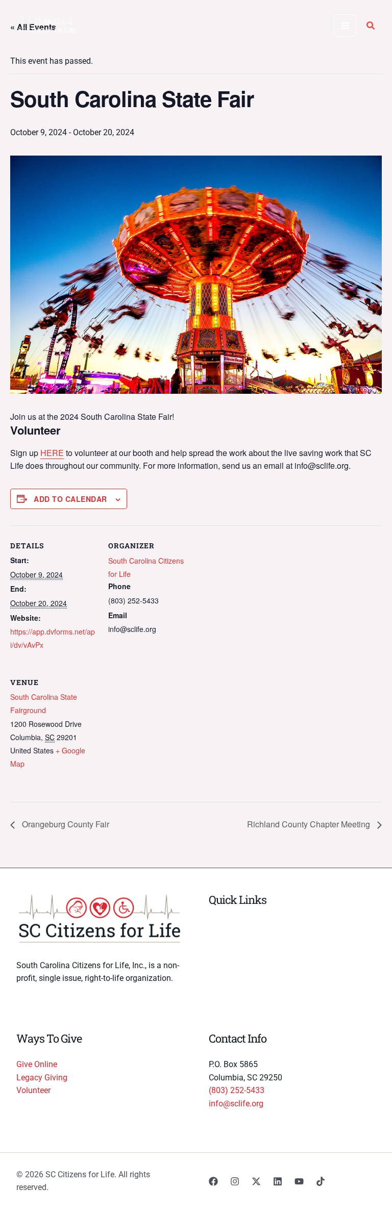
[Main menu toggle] (345, 25)
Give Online (36, 1064)
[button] (371, 26)
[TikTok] (320, 1181)
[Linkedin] (277, 1181)
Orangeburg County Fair (64, 824)
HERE (52, 453)
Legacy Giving (41, 1077)
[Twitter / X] (256, 1181)
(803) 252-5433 (236, 1090)
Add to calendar (70, 499)
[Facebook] (213, 1181)
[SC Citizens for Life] (47, 25)
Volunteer (33, 1090)
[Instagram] (234, 1181)
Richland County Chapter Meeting (309, 824)
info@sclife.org (236, 1103)
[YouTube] (299, 1181)
